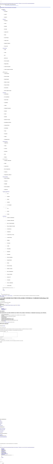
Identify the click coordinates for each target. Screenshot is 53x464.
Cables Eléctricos (5, 48)
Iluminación (4, 19)
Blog (0, 424)
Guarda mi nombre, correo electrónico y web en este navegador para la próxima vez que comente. (12, 340)
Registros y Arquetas (4, 295)
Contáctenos (1, 425)
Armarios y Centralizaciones (6, 191)
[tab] (27, 308)
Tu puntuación (2, 331)
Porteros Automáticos (5, 176)
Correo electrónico (2, 339)
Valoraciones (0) (3, 309)
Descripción (2, 308)
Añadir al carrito (2, 304)
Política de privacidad (2, 429)
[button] (3, 9)
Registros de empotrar (9, 295)
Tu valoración (2, 336)
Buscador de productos (2, 4)
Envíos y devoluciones (2, 428)
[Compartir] (1, 461)
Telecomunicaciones (5, 141)
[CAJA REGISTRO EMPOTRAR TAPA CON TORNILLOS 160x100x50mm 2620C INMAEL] (12, 384)
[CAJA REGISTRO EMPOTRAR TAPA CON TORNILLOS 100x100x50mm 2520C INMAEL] (12, 355)
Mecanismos (2, 448)
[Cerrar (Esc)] (2, 461)
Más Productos (4, 216)
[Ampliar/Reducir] (0, 461)
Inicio (0, 295)
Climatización (4, 92)
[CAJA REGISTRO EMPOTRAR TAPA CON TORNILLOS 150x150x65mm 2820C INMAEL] (12, 399)
